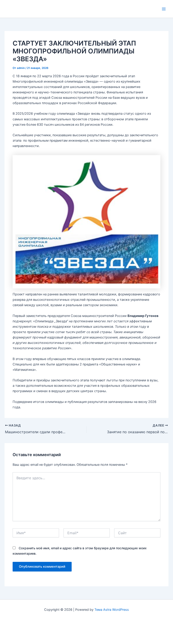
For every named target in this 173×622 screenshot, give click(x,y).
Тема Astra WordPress (111, 610)
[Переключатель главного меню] (163, 9)
